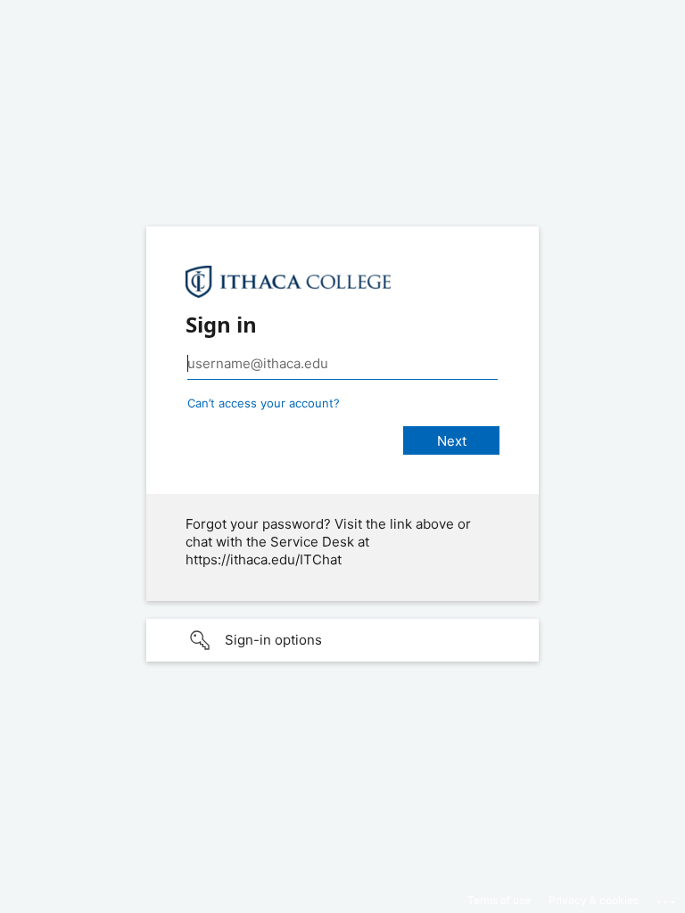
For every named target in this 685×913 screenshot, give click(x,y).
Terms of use (499, 900)
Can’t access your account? (263, 403)
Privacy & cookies (594, 900)
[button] (342, 640)
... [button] (667, 898)
